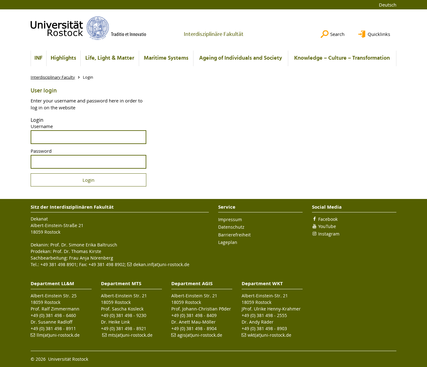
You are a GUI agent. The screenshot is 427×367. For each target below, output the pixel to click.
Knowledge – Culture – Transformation (342, 58)
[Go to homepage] (88, 28)
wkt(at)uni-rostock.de (269, 335)
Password (41, 151)
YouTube (327, 226)
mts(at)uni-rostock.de (130, 335)
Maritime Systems (166, 58)
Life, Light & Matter (109, 58)
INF (38, 58)
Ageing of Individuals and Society (240, 58)
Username (42, 126)
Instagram (328, 234)
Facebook (328, 219)
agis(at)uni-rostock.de (199, 335)
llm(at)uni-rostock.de (58, 335)
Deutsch (387, 5)
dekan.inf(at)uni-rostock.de (161, 264)
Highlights (63, 58)
